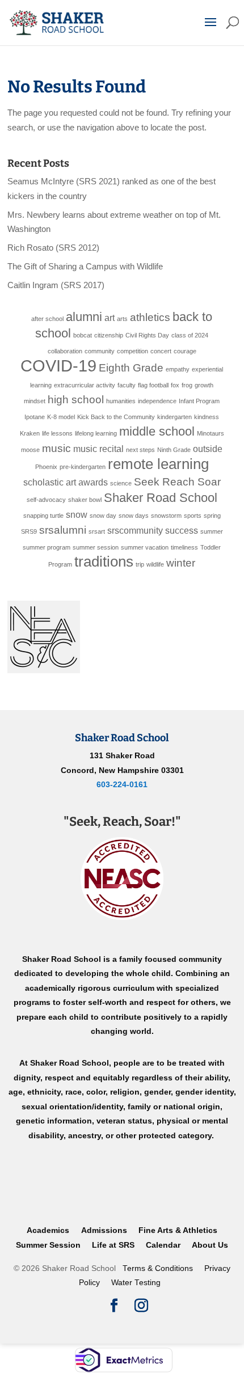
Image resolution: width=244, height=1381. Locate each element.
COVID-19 (58, 365)
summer (211, 531)
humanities (121, 401)
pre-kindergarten (83, 466)
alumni (84, 317)
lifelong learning (96, 433)
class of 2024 (189, 335)
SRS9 (29, 531)
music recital (98, 449)
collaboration (65, 351)
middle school (157, 431)
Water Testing (136, 1282)
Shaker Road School (160, 498)
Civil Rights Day (147, 335)
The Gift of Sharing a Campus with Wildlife (85, 266)
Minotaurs (210, 433)
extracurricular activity (84, 385)
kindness (206, 416)
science (121, 483)
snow (76, 515)
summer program (46, 547)
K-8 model (61, 416)
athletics (150, 317)
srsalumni (62, 530)
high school (76, 400)
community (100, 351)
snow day (103, 515)
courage (185, 351)
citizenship (108, 335)
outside (207, 449)
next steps (140, 449)
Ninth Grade (174, 449)
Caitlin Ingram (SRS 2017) (55, 285)
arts (122, 318)
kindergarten (174, 416)
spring (212, 515)
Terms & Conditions (158, 1268)
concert (160, 351)
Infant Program (199, 401)
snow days (134, 515)
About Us (210, 1244)
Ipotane (34, 416)
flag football (153, 385)
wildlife (155, 564)
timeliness (184, 547)
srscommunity (135, 530)
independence (157, 401)
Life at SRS (113, 1244)
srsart (97, 531)
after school (47, 318)
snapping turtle (43, 515)
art (109, 318)
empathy (178, 369)
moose (30, 449)
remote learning (158, 463)
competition (132, 351)
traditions (103, 561)
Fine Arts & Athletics (177, 1230)
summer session (96, 547)
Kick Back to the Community (116, 416)
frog (187, 385)
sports (192, 515)
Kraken (30, 433)
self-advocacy (46, 499)
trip (140, 564)
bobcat (82, 335)
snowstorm (166, 515)
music (56, 448)
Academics (48, 1230)
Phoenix (46, 466)
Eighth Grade (131, 368)
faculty (126, 385)
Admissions (104, 1230)
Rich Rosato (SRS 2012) (53, 247)
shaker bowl (85, 499)
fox (175, 385)
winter (180, 563)
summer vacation (145, 547)
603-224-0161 (122, 784)
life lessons (57, 433)
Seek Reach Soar (177, 482)
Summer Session (48, 1244)
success (181, 530)
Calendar (163, 1244)
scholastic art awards (65, 482)
